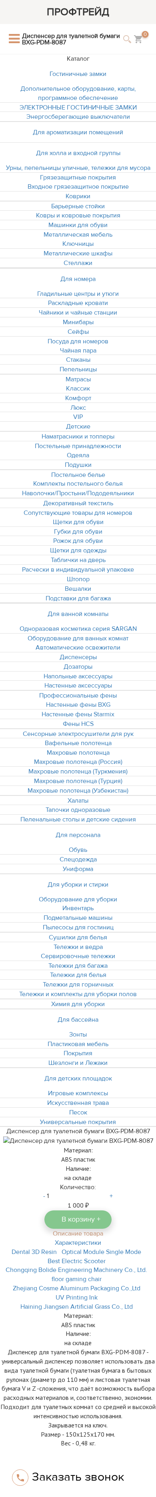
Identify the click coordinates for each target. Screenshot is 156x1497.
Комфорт (78, 398)
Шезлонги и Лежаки (78, 1063)
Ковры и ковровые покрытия (78, 215)
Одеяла (78, 455)
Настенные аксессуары (78, 686)
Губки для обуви (78, 532)
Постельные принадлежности (78, 446)
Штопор (78, 579)
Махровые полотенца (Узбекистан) (78, 791)
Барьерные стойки (78, 206)
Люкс (78, 408)
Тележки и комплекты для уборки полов (78, 994)
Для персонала (78, 835)
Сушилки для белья (78, 937)
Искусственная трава (78, 1103)
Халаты (78, 801)
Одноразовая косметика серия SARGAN (78, 629)
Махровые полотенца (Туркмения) (78, 771)
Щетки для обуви (78, 522)
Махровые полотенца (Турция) (78, 781)
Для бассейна (78, 1020)
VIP (78, 417)
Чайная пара (78, 351)
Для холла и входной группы (78, 153)
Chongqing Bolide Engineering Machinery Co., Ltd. (76, 1270)
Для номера (78, 279)
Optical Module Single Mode (101, 1252)
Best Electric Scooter (77, 1261)
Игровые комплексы (78, 1093)
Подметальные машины (78, 918)
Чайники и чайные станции (78, 313)
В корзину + (81, 1219)
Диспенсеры (78, 657)
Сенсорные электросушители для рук (78, 734)
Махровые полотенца (78, 753)
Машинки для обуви (78, 225)
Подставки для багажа (78, 598)
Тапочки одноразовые (78, 810)
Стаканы (78, 360)
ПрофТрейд (78, 12)
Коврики (78, 196)
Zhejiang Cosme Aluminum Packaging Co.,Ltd (76, 1288)
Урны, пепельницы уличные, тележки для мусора (78, 168)
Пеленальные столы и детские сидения (78, 819)
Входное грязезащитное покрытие (78, 187)
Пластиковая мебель (78, 1044)
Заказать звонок (78, 1476)
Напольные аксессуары (78, 676)
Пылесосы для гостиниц (78, 927)
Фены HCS (78, 724)
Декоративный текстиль (78, 503)
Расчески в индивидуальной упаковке (78, 570)
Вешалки (78, 589)
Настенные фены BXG (78, 705)
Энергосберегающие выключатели (78, 117)
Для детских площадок (78, 1078)
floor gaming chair (77, 1279)
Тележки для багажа (78, 966)
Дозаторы (78, 667)
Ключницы (78, 244)
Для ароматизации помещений (78, 132)
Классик (78, 389)
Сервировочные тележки (78, 956)
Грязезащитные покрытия (78, 177)
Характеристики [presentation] (78, 1243)
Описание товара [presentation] (78, 1234)
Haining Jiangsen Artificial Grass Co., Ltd (76, 1306)
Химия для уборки (78, 1004)
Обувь (78, 850)
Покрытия (78, 1053)
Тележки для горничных (78, 985)
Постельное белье (78, 475)
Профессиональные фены (78, 696)
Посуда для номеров (78, 341)
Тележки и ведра (78, 947)
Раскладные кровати (78, 303)
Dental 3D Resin (34, 1252)
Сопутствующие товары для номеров (78, 513)
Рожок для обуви (78, 541)
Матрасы (78, 379)
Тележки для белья (78, 975)
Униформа (78, 869)
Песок (78, 1112)
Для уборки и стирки (78, 885)
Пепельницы (78, 369)
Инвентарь (78, 908)
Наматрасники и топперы (78, 437)
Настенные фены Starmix (78, 714)
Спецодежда (78, 859)
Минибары (78, 322)
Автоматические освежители (78, 648)
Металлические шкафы (78, 253)
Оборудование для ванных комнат (78, 638)
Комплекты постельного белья (78, 484)
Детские (78, 427)
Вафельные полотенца (78, 743)
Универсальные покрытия (78, 1122)
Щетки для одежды (78, 550)
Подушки (78, 465)
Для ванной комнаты (78, 614)
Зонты (78, 1035)
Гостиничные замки (78, 74)
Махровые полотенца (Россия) (78, 762)
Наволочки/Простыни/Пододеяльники (78, 493)
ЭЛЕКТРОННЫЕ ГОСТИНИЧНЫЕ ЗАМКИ (78, 108)
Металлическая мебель (78, 235)
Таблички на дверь (78, 560)
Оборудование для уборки (78, 899)
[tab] (78, 1233)
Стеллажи (78, 263)
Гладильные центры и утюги (78, 294)
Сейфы (78, 332)
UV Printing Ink (77, 1297)
